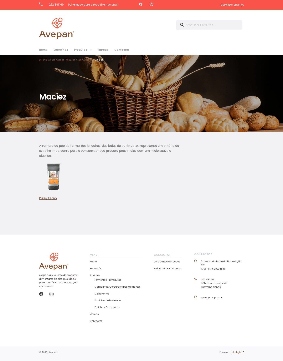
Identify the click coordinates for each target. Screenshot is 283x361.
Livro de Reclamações (167, 261)
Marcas (103, 50)
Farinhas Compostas (107, 307)
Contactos (122, 50)
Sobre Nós (61, 50)
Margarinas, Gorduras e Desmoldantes (118, 286)
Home (43, 50)
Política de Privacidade (167, 268)
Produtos (80, 50)
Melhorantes (102, 293)
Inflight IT (238, 352)
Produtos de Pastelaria (108, 300)
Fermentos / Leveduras (108, 279)
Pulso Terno (48, 198)
